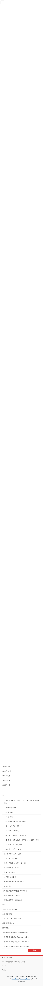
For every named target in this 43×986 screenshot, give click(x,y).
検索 (35, 950)
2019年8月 (6, 780)
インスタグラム (7, 958)
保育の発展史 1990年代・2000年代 (14, 891)
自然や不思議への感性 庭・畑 (15, 863)
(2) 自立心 (9, 812)
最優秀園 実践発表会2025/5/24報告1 (15, 932)
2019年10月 (6, 771)
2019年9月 (6, 776)
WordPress (15, 979)
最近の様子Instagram (9, 909)
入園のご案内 (7, 914)
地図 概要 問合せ (8, 923)
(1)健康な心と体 (11, 807)
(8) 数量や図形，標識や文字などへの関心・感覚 (22, 840)
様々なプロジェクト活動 (12, 854)
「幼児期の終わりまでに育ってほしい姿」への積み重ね (21, 802)
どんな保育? (6, 886)
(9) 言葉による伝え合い (14, 844)
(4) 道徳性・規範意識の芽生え (16, 821)
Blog (4, 905)
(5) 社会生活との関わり (14, 826)
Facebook (5, 966)
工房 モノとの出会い (11, 858)
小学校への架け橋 (10, 877)
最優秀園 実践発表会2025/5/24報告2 (16, 937)
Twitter (4, 970)
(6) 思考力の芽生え (12, 831)
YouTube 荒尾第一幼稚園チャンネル (14, 962)
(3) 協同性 (9, 817)
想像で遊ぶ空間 (9, 872)
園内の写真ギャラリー (11, 868)
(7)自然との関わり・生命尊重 (16, 835)
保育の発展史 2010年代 (12, 895)
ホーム (4, 796)
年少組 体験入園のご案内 (12, 918)
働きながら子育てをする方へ (14, 881)
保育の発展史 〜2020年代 (13, 900)
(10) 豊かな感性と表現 (13, 849)
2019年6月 (6, 785)
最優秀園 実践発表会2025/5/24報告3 (16, 942)
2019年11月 (6, 766)
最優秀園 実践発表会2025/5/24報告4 (16, 946)
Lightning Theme (25, 979)
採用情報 (5, 928)
